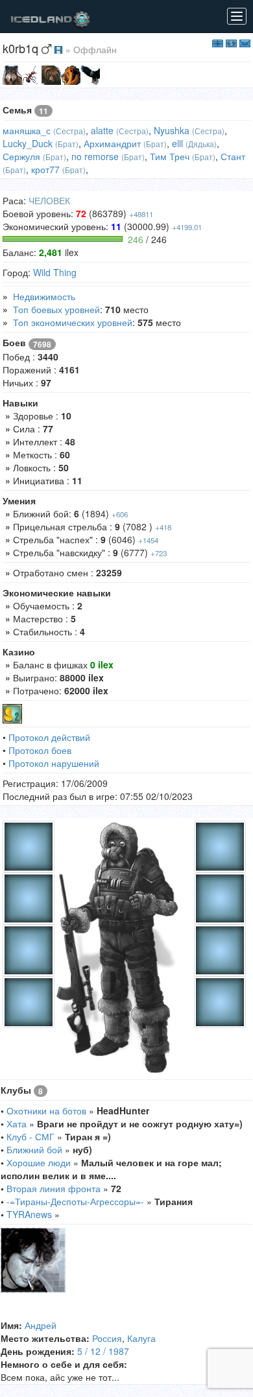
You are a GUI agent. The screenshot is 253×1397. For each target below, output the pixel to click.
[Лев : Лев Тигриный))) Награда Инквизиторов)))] (70, 73)
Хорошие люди (38, 1162)
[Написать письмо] (244, 42)
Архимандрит (112, 143)
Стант (233, 156)
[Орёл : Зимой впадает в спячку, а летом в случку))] (90, 73)
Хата (16, 1123)
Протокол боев (39, 750)
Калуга (141, 1338)
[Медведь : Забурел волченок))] (51, 73)
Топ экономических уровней (72, 322)
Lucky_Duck (28, 143)
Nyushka (171, 130)
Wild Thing (55, 272)
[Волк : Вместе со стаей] (12, 73)
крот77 (45, 169)
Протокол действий (49, 737)
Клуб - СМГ (30, 1136)
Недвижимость (44, 296)
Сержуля (21, 156)
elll (177, 143)
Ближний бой (34, 1149)
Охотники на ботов (46, 1110)
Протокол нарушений (53, 763)
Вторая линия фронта (53, 1188)
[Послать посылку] (217, 42)
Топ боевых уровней (56, 309)
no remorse (95, 156)
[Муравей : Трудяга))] (32, 73)
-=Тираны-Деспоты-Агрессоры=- (75, 1201)
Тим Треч (169, 156)
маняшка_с (27, 130)
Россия (107, 1338)
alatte (102, 130)
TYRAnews (29, 1214)
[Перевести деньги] (231, 42)
